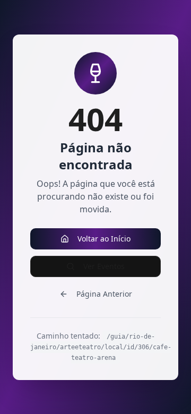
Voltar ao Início (104, 239)
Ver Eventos (104, 266)
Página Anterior (104, 294)
